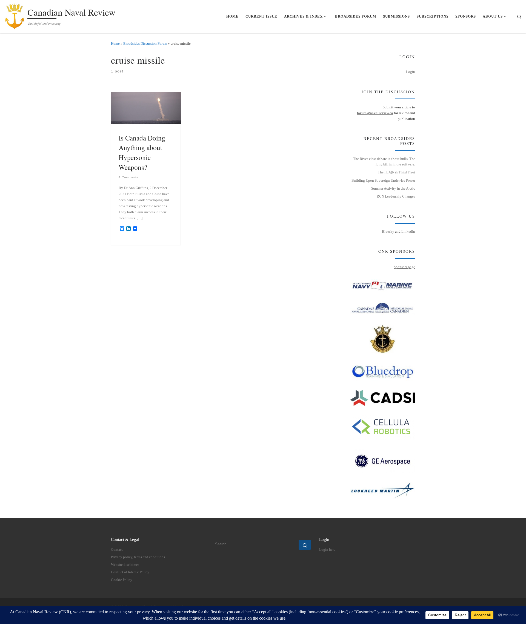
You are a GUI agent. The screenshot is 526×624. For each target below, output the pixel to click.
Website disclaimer (125, 565)
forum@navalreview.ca (375, 113)
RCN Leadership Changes (396, 196)
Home (115, 43)
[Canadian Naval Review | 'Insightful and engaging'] (14, 15)
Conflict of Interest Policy (130, 572)
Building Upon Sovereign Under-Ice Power (383, 180)
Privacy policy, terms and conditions (138, 557)
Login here (327, 550)
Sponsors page (404, 267)
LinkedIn (408, 231)
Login (410, 72)
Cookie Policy (121, 580)
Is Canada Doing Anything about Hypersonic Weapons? (142, 152)
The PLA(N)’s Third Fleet (396, 172)
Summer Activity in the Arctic (393, 188)
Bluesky (388, 231)
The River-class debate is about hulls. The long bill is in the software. (384, 162)
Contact (117, 550)
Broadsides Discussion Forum (145, 43)
